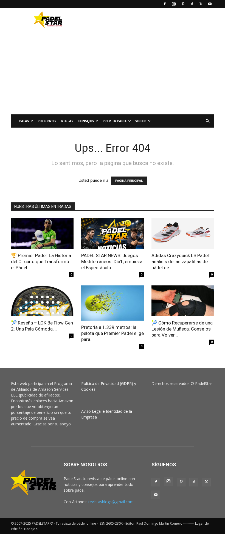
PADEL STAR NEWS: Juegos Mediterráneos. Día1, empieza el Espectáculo (111, 261)
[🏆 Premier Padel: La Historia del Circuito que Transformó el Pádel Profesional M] (42, 233)
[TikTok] (192, 4)
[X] (201, 4)
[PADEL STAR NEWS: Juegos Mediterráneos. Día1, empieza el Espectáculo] (112, 233)
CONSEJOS (86, 121)
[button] (207, 121)
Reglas (67, 121)
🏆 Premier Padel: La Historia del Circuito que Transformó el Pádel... (41, 261)
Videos (141, 121)
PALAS (24, 121)
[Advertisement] (149, 20)
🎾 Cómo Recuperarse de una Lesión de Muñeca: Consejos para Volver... (182, 329)
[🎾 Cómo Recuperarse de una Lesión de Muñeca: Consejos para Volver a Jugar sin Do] (182, 300)
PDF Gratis (47, 121)
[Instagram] (174, 4)
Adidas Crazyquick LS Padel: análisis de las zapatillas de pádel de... (180, 261)
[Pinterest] (183, 4)
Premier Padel (115, 121)
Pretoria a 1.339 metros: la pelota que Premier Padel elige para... (112, 333)
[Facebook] (165, 4)
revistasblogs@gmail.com (111, 501)
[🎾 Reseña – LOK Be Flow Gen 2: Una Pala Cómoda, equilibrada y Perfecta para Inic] (42, 300)
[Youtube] (210, 4)
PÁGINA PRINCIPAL (129, 181)
